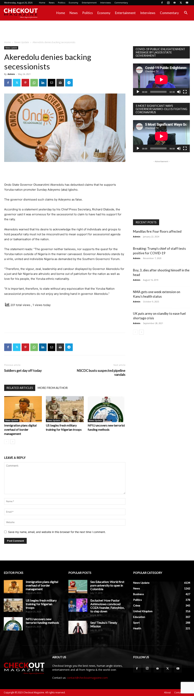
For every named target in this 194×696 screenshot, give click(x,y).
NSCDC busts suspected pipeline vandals (101, 373)
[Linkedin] (43, 82)
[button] (185, 13)
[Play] (138, 92)
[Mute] (179, 92)
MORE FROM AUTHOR (53, 387)
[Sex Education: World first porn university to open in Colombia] (77, 586)
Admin (11, 74)
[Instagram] (168, 2)
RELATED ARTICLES (19, 387)
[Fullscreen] (185, 92)
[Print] (60, 82)
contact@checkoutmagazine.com (87, 677)
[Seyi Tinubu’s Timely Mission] (77, 627)
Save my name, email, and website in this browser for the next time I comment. (57, 531)
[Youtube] (187, 2)
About (167, 692)
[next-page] (12, 441)
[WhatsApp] (34, 82)
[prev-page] (6, 441)
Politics (61, 2)
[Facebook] (162, 2)
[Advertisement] (97, 30)
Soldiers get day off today (23, 371)
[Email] (51, 82)
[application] (161, 79)
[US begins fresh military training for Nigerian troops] (65, 409)
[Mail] (174, 2)
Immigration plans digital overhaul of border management (20, 429)
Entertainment (89, 2)
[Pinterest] (25, 82)
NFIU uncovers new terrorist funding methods (42, 620)
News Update (21, 42)
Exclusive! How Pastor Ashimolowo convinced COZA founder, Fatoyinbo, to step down (107, 605)
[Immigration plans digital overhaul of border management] (23, 409)
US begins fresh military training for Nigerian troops (41, 603)
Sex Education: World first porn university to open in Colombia (107, 585)
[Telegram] (69, 82)
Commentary (121, 2)
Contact (178, 692)
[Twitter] (181, 2)
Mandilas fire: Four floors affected (157, 231)
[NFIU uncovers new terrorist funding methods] (106, 409)
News (51, 2)
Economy (73, 2)
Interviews (105, 2)
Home (42, 2)
